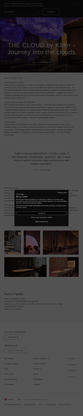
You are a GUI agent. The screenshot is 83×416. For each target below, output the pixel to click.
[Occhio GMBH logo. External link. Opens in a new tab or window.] (19, 194)
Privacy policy (62, 192)
